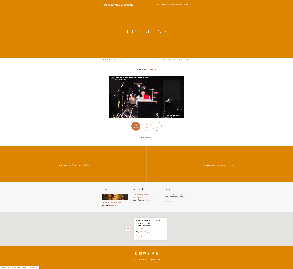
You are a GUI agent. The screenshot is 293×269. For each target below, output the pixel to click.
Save (157, 127)
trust (150, 137)
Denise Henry (152, 69)
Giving (186, 4)
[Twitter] (152, 253)
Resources (171, 4)
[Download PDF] (115, 205)
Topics (164, 59)
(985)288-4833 (142, 228)
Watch (136, 127)
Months (188, 59)
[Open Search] (190, 4)
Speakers (181, 59)
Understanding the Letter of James (218, 165)
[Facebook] (136, 253)
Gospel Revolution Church (117, 4)
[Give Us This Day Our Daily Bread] (115, 199)
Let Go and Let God (117, 59)
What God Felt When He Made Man (74, 165)
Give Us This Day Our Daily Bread (113, 202)
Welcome (157, 4)
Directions (140, 236)
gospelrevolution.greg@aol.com (146, 232)
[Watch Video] (112, 205)
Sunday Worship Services (141, 194)
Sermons (164, 4)
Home (103, 59)
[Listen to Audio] (113, 205)
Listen (146, 127)
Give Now (169, 201)
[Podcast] (148, 253)
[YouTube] (144, 253)
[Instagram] (157, 253)
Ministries (179, 4)
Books (175, 59)
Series (169, 59)
